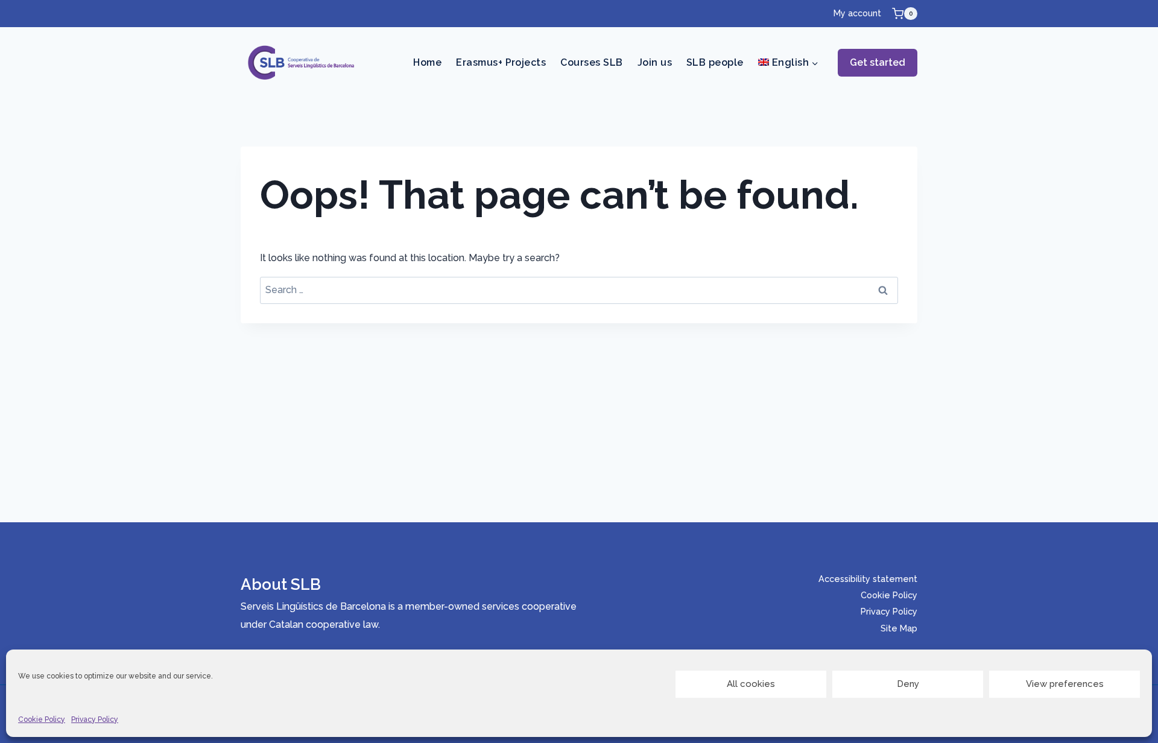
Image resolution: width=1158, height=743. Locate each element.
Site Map (899, 628)
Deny (908, 683)
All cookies (751, 683)
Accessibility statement (867, 579)
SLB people (715, 62)
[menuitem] (788, 62)
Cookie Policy (41, 719)
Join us (655, 62)
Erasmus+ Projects (501, 62)
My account (857, 13)
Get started (877, 62)
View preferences (1065, 683)
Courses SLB (591, 62)
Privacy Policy (94, 719)
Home (427, 62)
